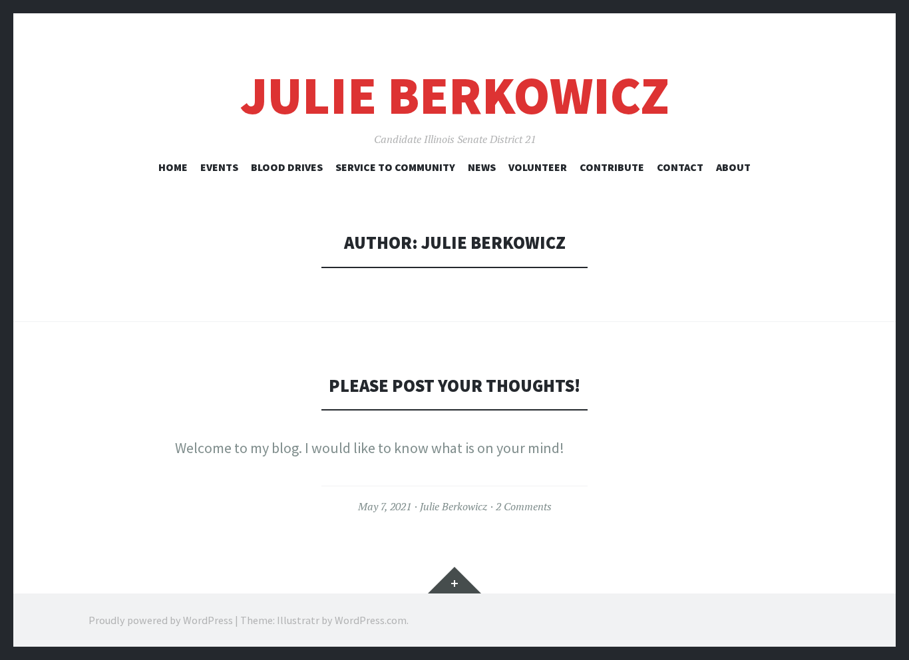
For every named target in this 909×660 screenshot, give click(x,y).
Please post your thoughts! (454, 386)
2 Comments (524, 506)
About (733, 167)
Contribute (612, 167)
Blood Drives (287, 167)
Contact (680, 167)
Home (173, 167)
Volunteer (537, 167)
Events (219, 167)
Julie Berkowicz (454, 95)
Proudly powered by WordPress (161, 620)
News (482, 167)
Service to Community (395, 167)
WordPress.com (371, 620)
